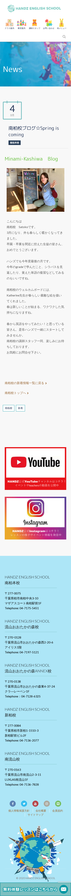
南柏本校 (14, 142)
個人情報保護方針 (19, 810)
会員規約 (57, 810)
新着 (20, 408)
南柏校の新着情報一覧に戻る (24, 383)
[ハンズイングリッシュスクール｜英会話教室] (35, 7)
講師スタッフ (34, 28)
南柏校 (8, 408)
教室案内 (21, 28)
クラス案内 (9, 28)
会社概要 (41, 810)
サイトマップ (36, 814)
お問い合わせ (48, 28)
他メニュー (61, 28)
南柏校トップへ (15, 393)
